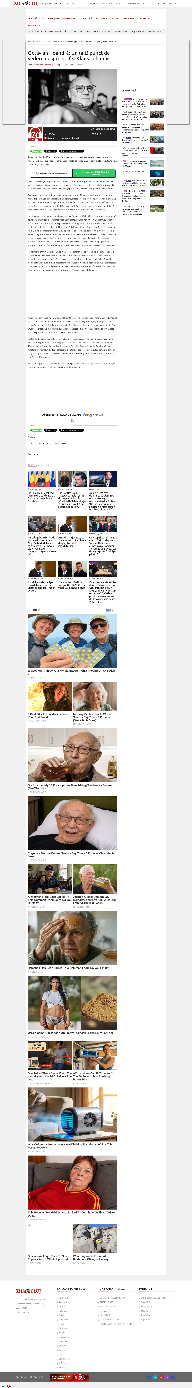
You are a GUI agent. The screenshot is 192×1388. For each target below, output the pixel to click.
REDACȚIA (105, 1311)
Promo (62, 1367)
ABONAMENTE (107, 1306)
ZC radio (86, 31)
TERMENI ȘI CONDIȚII (111, 1319)
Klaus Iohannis (42, 443)
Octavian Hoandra (59, 443)
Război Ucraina (103, 31)
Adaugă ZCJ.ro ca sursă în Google (53, 173)
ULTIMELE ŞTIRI (51, 18)
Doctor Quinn (147, 1306)
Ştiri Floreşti (138, 31)
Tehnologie (64, 1298)
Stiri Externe (65, 1358)
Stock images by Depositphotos (156, 1298)
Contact (120, 3)
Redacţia (94, 3)
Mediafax (145, 1315)
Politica (62, 1306)
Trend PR (145, 1302)
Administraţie (71, 18)
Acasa (33, 41)
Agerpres (145, 1319)
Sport (114, 18)
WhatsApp (134, 3)
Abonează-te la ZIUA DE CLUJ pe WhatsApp (95, 173)
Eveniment (128, 18)
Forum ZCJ (64, 1337)
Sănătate (143, 18)
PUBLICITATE (106, 1302)
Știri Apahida (156, 31)
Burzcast (93, 1383)
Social (62, 1315)
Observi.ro (146, 1311)
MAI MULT (33, 25)
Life (61, 1354)
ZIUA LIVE (71, 31)
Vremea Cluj (121, 31)
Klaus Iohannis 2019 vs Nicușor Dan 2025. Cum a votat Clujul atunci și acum (71, 585)
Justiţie (62, 1332)
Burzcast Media (106, 1383)
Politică (87, 18)
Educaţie (63, 1341)
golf (31, 443)
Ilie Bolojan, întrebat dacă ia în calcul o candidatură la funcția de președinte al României (41, 497)
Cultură (62, 1345)
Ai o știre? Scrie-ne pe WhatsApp (46, 31)
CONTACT (105, 1315)
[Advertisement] (72, 294)
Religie (62, 1350)
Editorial (43, 41)
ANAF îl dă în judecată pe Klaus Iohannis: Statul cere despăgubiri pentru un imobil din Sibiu (72, 541)
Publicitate (107, 3)
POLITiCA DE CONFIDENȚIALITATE (117, 1324)
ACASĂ (33, 18)
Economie (101, 18)
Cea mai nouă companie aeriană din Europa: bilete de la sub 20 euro (134, 163)
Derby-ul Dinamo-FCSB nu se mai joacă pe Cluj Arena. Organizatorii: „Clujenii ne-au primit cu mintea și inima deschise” (135, 196)
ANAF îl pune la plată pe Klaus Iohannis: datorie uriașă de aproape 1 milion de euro (41, 586)
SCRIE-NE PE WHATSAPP (112, 1298)
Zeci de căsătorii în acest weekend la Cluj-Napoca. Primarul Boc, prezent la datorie (135, 183)
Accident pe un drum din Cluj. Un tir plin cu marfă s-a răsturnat (135, 140)
